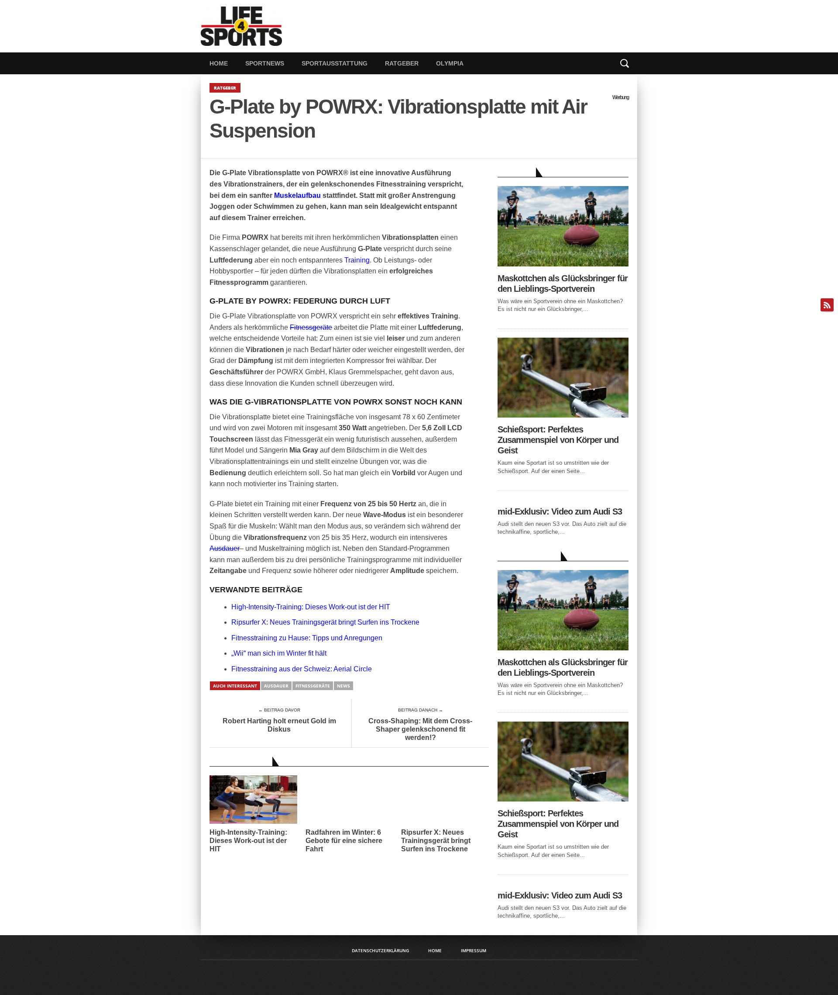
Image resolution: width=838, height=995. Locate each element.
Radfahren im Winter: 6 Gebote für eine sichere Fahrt (344, 841)
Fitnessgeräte (311, 327)
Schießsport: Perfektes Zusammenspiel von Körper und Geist (558, 440)
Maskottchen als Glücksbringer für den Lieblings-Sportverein (563, 283)
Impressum (473, 950)
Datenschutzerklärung (380, 950)
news (343, 686)
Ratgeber (402, 63)
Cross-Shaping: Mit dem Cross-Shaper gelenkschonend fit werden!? (420, 729)
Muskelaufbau (297, 195)
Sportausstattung (334, 63)
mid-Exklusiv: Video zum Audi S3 (560, 511)
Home (219, 63)
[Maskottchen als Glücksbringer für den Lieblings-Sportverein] (563, 264)
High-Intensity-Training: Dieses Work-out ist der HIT (310, 607)
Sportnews (264, 63)
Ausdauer (225, 548)
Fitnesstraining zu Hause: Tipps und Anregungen (306, 638)
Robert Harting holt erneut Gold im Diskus (279, 725)
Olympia (450, 63)
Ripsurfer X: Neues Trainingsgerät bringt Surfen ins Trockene (325, 622)
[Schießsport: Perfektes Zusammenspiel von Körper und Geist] (563, 415)
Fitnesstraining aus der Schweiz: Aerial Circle (301, 669)
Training (357, 260)
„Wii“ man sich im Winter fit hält (278, 653)
